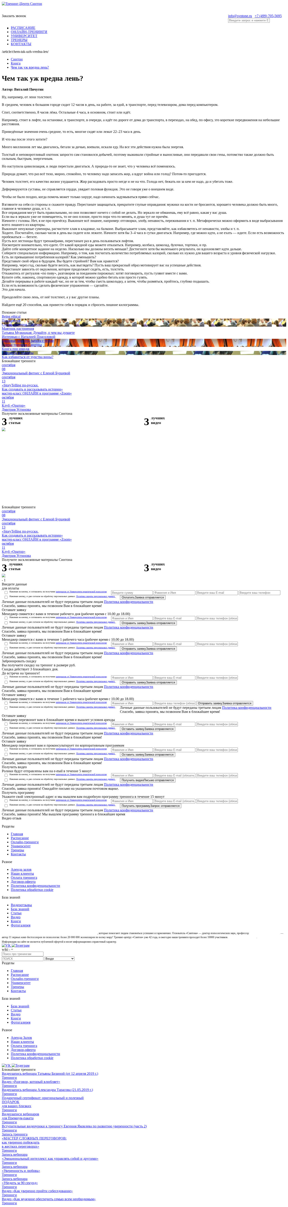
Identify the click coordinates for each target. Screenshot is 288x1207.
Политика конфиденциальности (128, 602)
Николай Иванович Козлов (265, 933)
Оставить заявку (147, 729)
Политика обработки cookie (32, 890)
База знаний (20, 909)
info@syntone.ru (240, 16)
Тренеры (17, 850)
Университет (21, 846)
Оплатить (143, 597)
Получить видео (148, 780)
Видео (15, 917)
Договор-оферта (23, 881)
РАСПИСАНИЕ (23, 28)
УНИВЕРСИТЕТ (24, 36)
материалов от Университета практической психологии (81, 591)
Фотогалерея (20, 925)
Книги (16, 921)
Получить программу (151, 806)
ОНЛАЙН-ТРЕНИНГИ (29, 32)
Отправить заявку (148, 623)
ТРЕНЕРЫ (19, 40)
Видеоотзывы (21, 905)
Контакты (18, 854)
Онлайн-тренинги (25, 842)
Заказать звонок (14, 16)
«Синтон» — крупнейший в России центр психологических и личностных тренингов (49, 933)
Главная (17, 834)
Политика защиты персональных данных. (95, 596)
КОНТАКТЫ (21, 44)
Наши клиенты (22, 873)
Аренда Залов (21, 1038)
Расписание (20, 838)
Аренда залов (21, 869)
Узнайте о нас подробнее (242, 937)
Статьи (16, 913)
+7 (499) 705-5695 (268, 16)
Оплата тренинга (24, 877)
